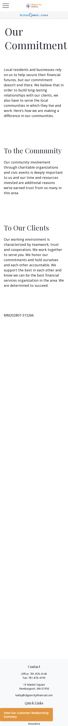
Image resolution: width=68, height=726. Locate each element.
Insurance (34, 723)
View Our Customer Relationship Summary (26, 714)
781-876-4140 (38, 674)
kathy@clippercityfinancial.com (34, 695)
